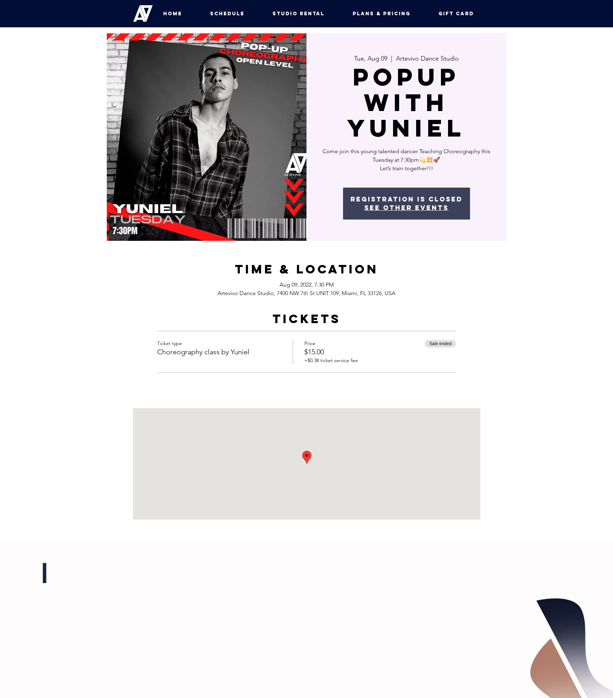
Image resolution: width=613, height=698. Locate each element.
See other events (406, 208)
